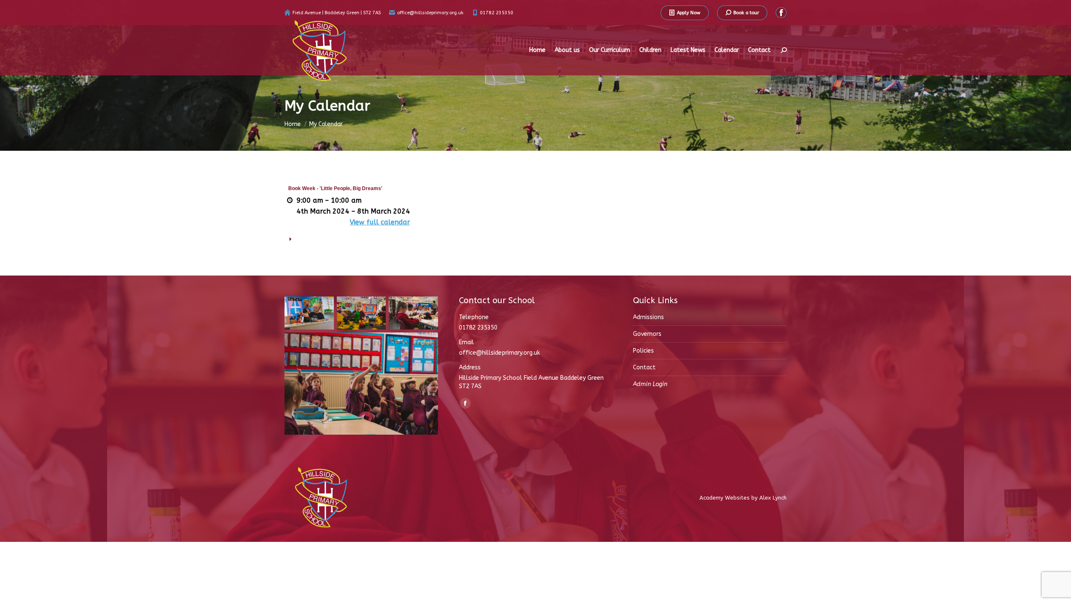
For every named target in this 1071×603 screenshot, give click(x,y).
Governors (647, 334)
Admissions (648, 317)
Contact (644, 367)
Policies (643, 350)
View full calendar (380, 222)
